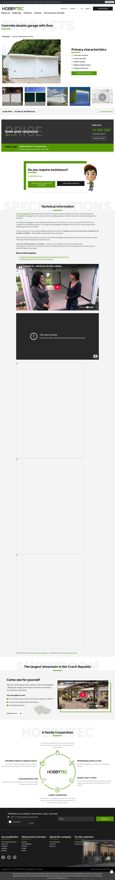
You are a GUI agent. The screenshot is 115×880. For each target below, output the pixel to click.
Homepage (6, 36)
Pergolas (5, 13)
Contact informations (82, 844)
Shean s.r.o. (110, 869)
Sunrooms (16, 13)
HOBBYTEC (21, 869)
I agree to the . (24, 817)
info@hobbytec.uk (35, 176)
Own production (54, 842)
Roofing (38, 13)
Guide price (7, 111)
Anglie (87, 8)
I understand (109, 2)
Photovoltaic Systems (54, 13)
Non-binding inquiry (84, 73)
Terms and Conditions (82, 842)
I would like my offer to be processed (41, 184)
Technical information (24, 111)
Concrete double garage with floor (23, 36)
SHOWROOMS (103, 8)
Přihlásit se (105, 819)
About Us (64, 8)
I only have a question (71, 183)
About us (52, 846)
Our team (52, 844)
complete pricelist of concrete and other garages (36, 259)
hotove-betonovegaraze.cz (39, 653)
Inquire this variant (99, 138)
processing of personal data (28, 817)
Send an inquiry (107, 111)
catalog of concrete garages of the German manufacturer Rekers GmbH (44, 257)
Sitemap (39, 869)
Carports (27, 13)
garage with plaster (70, 653)
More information (12, 713)
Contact (72, 8)
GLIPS (98, 869)
